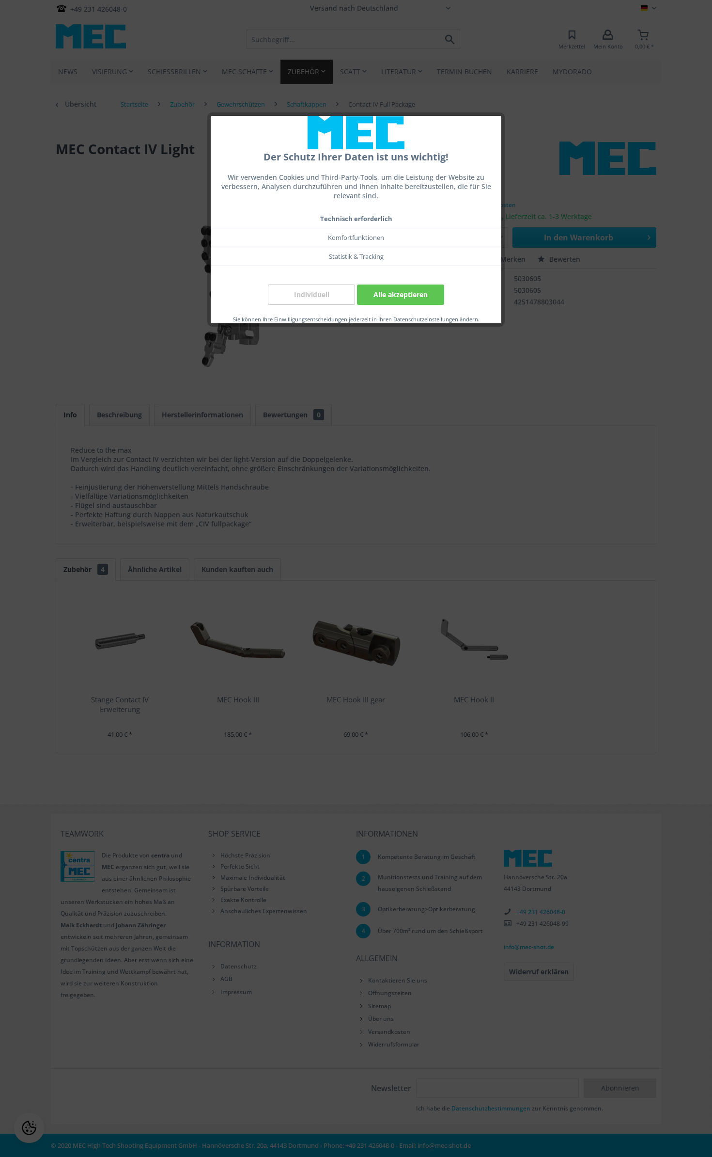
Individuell (311, 294)
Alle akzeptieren (400, 294)
